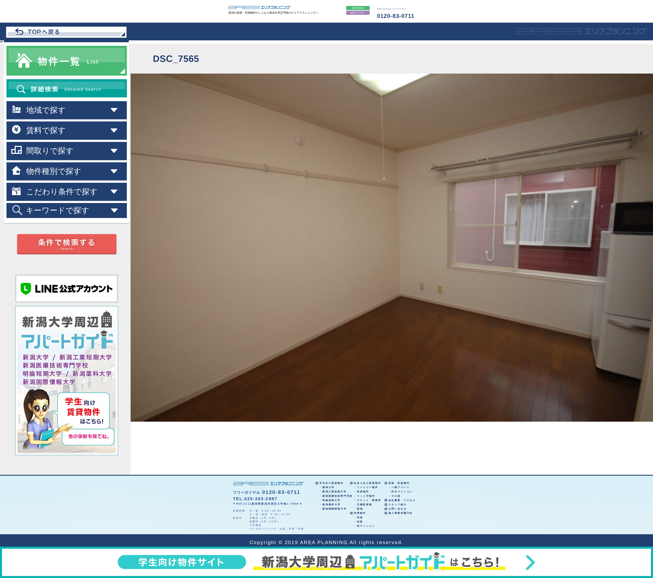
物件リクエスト (358, 13)
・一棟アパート (399, 487)
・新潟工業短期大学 (333, 491)
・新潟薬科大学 (330, 504)
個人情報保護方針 (401, 513)
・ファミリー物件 (366, 487)
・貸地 (358, 508)
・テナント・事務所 (367, 500)
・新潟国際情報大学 (333, 508)
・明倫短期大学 (330, 500)
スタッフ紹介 (398, 504)
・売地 (358, 517)
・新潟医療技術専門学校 (336, 496)
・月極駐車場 (363, 504)
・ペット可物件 (364, 496)
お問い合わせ (398, 508)
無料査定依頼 (358, 8)
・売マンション (364, 526)
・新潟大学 (326, 487)
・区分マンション (401, 491)
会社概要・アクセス (402, 500)
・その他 (395, 496)
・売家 (358, 521)
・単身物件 (361, 491)
